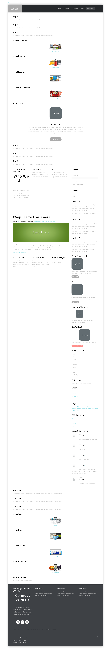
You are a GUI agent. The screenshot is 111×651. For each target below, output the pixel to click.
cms (72, 410)
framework (81, 406)
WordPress (90, 8)
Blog (21, 3)
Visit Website (55, 139)
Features (10, 3)
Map (74, 362)
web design (74, 406)
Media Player (76, 375)
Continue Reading (17, 252)
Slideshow (75, 354)
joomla (80, 408)
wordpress (95, 408)
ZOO (73, 426)
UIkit (74, 196)
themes (74, 408)
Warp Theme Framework (31, 217)
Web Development (46, 221)
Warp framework (76, 421)
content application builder (90, 406)
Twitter (74, 372)
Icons (82, 8)
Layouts (16, 3)
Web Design (75, 175)
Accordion (75, 364)
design (83, 408)
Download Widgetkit (77, 345)
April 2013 (74, 391)
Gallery (74, 359)
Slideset (74, 357)
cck (72, 408)
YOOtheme (74, 423)
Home (59, 8)
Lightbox (75, 367)
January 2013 (75, 399)
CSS (74, 410)
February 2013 (75, 396)
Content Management (78, 184)
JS (75, 410)
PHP (78, 406)
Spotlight (75, 369)
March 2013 (74, 393)
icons (77, 408)
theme (78, 410)
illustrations (90, 408)
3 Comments (23, 252)
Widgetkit (75, 8)
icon (86, 408)
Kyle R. (19, 221)
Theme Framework (37, 221)
